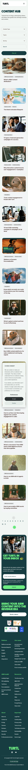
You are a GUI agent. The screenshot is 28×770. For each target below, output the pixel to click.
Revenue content (7, 106)
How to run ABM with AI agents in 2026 (13, 477)
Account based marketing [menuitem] (18, 645)
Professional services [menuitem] (7, 737)
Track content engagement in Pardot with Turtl (13, 198)
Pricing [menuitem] (3, 722)
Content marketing (16, 164)
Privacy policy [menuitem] (18, 722)
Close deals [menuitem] (18, 664)
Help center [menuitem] (17, 706)
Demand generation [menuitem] (20, 648)
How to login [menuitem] (18, 737)
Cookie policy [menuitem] (18, 719)
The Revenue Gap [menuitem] (19, 678)
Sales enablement (18, 348)
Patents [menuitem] (17, 734)
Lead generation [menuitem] (19, 651)
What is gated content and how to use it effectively (13, 322)
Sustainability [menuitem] (18, 731)
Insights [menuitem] (3, 653)
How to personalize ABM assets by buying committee (14, 507)
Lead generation (7, 318)
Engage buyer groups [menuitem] (20, 658)
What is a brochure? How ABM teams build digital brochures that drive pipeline (13, 446)
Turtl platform (6, 194)
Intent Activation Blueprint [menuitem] (19, 684)
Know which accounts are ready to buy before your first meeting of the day (14, 291)
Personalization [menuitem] (5, 687)
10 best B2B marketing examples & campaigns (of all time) (13, 229)
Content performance (19, 76)
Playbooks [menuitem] (17, 700)
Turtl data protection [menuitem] (20, 728)
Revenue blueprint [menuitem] (6, 647)
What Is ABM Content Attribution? (10, 80)
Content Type (6, 29)
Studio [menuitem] (3, 650)
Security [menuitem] (3, 734)
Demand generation (8, 134)
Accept (14, 399)
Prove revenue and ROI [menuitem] (20, 667)
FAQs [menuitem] (16, 697)
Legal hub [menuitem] (17, 716)
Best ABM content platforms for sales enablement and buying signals (14, 353)
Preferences (14, 394)
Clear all (14, 53)
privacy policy (6, 582)
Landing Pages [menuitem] (5, 678)
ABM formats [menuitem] (4, 694)
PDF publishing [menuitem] (5, 681)
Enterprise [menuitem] (4, 731)
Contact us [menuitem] (4, 719)
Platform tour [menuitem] (18, 694)
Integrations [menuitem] (4, 659)
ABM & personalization (8, 76)
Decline (14, 403)
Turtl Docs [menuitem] (4, 684)
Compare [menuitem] (17, 691)
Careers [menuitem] (3, 725)
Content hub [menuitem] (18, 688)
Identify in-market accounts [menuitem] (19, 655)
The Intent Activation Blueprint (13, 109)
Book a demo (14, 614)
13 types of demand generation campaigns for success (13, 138)
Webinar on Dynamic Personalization (10, 260)
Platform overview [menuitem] (6, 644)
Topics (4, 35)
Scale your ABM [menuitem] (18, 661)
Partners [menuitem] (3, 728)
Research (14, 106)
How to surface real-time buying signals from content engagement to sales (14, 414)
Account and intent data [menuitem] (6, 690)
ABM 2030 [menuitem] (17, 681)
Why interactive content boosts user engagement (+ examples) (14, 168)
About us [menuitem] (3, 716)
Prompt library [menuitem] (18, 703)
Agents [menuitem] (3, 656)
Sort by (5, 40)
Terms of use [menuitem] (18, 725)
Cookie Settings (14, 761)
